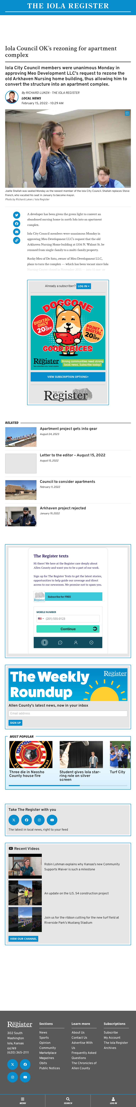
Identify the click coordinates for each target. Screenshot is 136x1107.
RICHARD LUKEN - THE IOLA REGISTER (52, 93)
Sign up (15, 722)
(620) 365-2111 (18, 1053)
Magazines (46, 1058)
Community (47, 1048)
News (43, 1033)
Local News (31, 98)
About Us (78, 1033)
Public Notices (49, 1068)
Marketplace (47, 1053)
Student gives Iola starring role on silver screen (80, 776)
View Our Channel (23, 938)
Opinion (44, 1043)
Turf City (117, 772)
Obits (43, 1063)
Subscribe (111, 1033)
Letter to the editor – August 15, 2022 (72, 455)
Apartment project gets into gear (68, 429)
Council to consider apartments (67, 481)
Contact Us (79, 1038)
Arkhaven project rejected (63, 508)
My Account (112, 1038)
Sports (44, 1038)
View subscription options (67, 376)
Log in (83, 286)
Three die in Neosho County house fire (26, 774)
